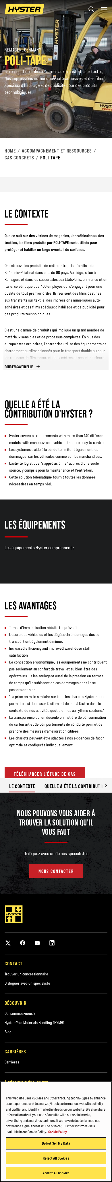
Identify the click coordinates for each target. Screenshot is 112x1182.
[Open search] (91, 9)
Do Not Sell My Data (56, 1143)
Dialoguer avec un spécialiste (27, 983)
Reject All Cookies (56, 1158)
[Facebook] (22, 943)
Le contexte (22, 786)
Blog (8, 1032)
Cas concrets (19, 158)
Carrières (12, 1062)
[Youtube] (37, 943)
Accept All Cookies (56, 1172)
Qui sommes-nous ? (20, 1013)
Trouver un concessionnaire (26, 974)
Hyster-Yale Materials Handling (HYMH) (34, 1022)
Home (10, 151)
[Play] (94, 120)
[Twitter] (8, 943)
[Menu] (104, 9)
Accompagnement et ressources (57, 151)
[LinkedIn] (52, 943)
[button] (101, 785)
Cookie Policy (57, 1131)
